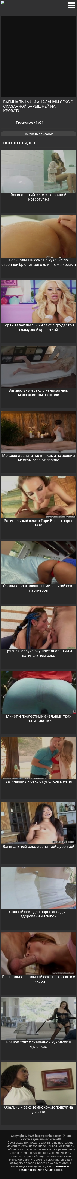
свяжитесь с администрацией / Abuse (45, 1168)
